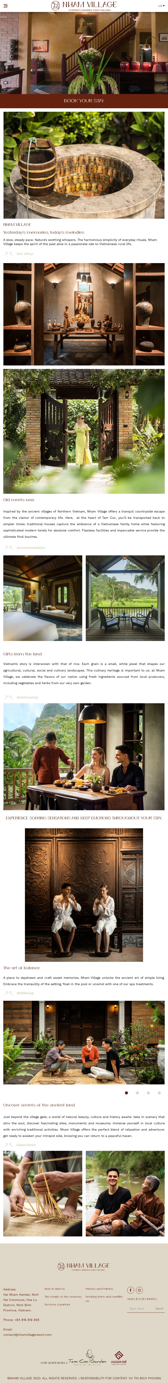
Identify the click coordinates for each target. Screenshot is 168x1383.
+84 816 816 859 (27, 1320)
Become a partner (57, 1304)
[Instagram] (139, 1290)
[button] (126, 1092)
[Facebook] (130, 1290)
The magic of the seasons (63, 1296)
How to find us (55, 1289)
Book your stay (84, 101)
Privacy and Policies (99, 1289)
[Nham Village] (84, 6)
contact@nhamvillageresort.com (27, 1334)
